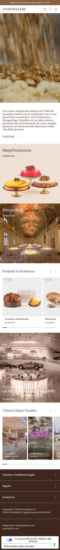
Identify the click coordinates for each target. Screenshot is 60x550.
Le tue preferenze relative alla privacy (33, 540)
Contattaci (8, 497)
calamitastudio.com (24, 525)
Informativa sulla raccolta (19, 546)
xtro (17, 528)
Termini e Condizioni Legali (18, 474)
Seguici (6, 485)
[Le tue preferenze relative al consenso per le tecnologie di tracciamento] (55, 545)
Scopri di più (8, 136)
